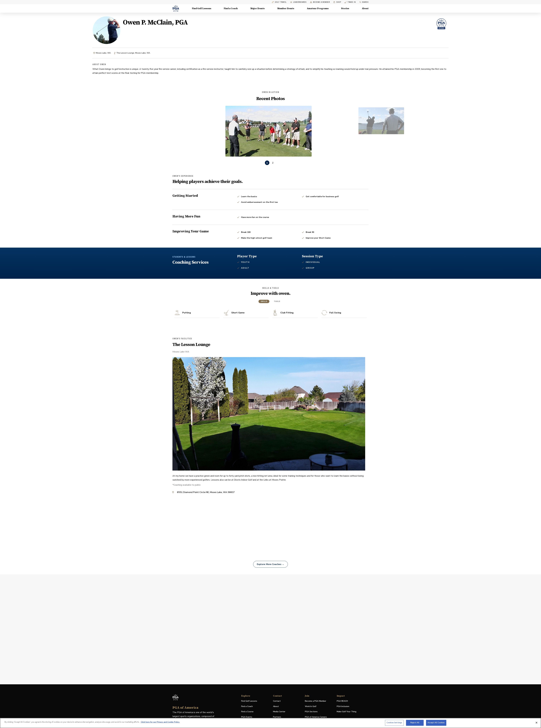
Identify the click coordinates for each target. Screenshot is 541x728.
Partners (277, 717)
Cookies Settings (394, 722)
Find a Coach (231, 8)
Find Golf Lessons (201, 8)
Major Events (257, 8)
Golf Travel (281, 2)
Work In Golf (310, 706)
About (365, 8)
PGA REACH (342, 701)
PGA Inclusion (343, 706)
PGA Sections (311, 711)
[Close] (536, 723)
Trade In (350, 2)
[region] (270, 723)
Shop (337, 2)
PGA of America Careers (316, 717)
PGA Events (246, 717)
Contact (277, 701)
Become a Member (321, 2)
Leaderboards (300, 2)
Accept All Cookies (436, 722)
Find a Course (247, 711)
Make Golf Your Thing (346, 711)
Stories (345, 8)
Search (365, 2)
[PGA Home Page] (175, 8)
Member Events (285, 8)
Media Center (279, 711)
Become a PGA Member (315, 701)
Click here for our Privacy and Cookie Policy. (160, 722)
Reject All (414, 722)
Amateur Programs (318, 8)
